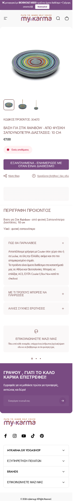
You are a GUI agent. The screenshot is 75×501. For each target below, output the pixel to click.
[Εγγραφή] (62, 400)
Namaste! (42, 6)
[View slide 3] (40, 358)
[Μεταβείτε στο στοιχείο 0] (8, 104)
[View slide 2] (36, 358)
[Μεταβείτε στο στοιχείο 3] (36, 104)
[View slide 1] (32, 358)
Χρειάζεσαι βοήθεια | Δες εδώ (53, 176)
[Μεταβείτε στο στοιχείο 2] (22, 104)
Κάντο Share (13, 176)
